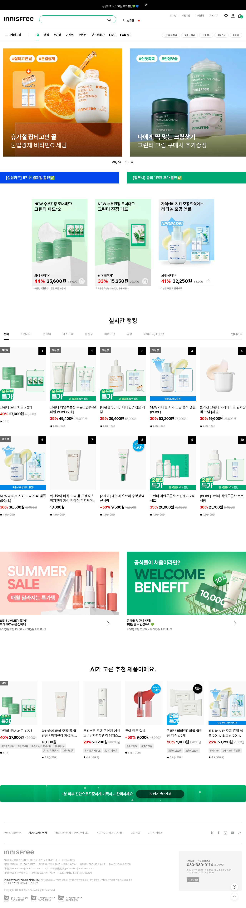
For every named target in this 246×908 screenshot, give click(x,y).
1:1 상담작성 (193, 880)
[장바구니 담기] (82, 281)
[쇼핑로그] (234, 887)
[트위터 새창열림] (211, 832)
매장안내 (221, 35)
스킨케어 (26, 334)
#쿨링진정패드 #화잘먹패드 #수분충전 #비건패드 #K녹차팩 (33, 746)
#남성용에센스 (92, 750)
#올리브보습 (174, 750)
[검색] (109, 19)
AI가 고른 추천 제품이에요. (123, 669)
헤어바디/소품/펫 (154, 334)
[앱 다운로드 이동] (239, 832)
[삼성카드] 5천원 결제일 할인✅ (30, 177)
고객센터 (200, 15)
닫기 (146, 4)
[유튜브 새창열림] (232, 832)
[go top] (234, 896)
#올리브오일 (192, 750)
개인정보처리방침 (37, 832)
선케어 (47, 334)
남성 (129, 334)
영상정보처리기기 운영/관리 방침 (72, 832)
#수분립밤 (132, 746)
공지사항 (135, 832)
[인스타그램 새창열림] (225, 832)
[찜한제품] (226, 15)
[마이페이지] (233, 15)
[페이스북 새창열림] (218, 832)
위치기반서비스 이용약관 (110, 832)
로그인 (173, 15)
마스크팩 (67, 334)
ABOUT (214, 15)
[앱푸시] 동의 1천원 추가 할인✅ (157, 177)
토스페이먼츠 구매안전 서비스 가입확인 (21, 883)
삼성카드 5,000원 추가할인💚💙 (120, 4)
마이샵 (236, 35)
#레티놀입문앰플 (231, 750)
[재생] (132, 162)
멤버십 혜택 (189, 35)
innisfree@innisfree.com (28, 868)
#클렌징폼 (68, 750)
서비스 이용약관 (12, 832)
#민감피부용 (110, 750)
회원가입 (186, 15)
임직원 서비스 (155, 832)
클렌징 (89, 334)
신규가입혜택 (171, 35)
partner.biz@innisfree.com (79, 868)
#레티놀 (214, 750)
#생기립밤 (146, 746)
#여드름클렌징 (51, 750)
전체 (6, 334)
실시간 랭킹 (123, 320)
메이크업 (109, 334)
